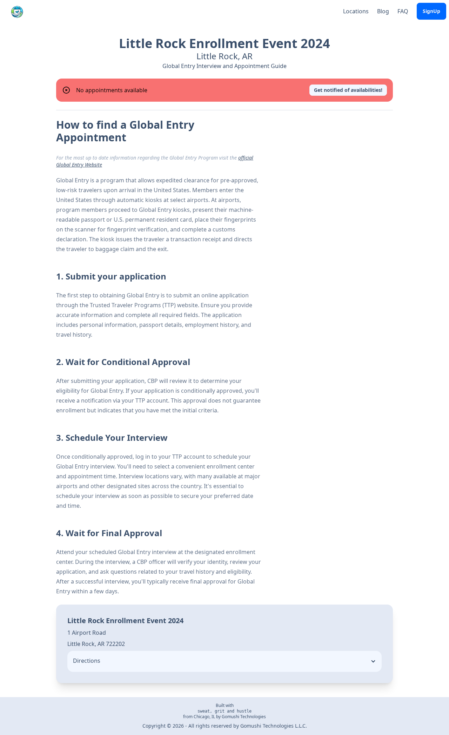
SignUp (431, 11)
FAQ (402, 11)
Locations (356, 11)
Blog (383, 11)
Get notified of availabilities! (348, 90)
